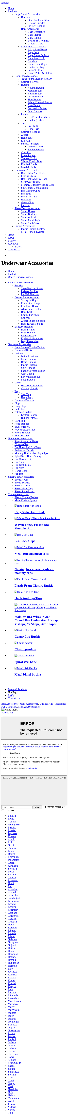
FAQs (11, 237)
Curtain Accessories (25, 226)
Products (12, 11)
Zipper (24, 134)
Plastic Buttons (35, 96)
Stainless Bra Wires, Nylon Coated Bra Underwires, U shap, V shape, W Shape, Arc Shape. (37, 620)
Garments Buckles (30, 131)
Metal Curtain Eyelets (32, 231)
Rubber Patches (36, 149)
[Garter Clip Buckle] (26, 630)
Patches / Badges (30, 143)
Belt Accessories (9, 703)
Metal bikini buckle (28, 674)
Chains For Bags (36, 67)
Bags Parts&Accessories (27, 14)
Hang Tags (33, 128)
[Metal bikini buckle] (26, 668)
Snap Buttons (35, 111)
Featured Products (17, 689)
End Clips (26, 140)
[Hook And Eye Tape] (27, 592)
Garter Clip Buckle (27, 636)
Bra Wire (26, 199)
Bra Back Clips (29, 196)
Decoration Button (37, 108)
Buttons (25, 84)
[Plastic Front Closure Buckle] (31, 579)
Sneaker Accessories (29, 706)
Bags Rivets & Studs (38, 55)
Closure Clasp (28, 176)
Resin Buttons (35, 93)
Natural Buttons (36, 87)
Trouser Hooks (29, 158)
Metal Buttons (35, 90)
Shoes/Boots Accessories (27, 208)
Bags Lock (33, 52)
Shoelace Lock (29, 217)
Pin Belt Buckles (36, 26)
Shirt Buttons (34, 99)
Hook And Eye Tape (28, 598)
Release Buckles (36, 23)
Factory (12, 240)
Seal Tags (33, 126)
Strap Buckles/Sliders (39, 20)
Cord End (26, 152)
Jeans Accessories (29, 703)
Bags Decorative (36, 31)
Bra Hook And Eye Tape (34, 179)
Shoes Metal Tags (30, 220)
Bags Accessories (30, 28)
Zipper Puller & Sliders (40, 73)
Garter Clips (27, 202)
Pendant (25, 205)
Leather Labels (35, 146)
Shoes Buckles (28, 214)
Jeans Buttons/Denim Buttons (36, 78)
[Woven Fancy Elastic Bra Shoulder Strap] (37, 518)
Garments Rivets (29, 81)
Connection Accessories (33, 46)
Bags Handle (34, 37)
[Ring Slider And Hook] (28, 505)
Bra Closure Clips (30, 190)
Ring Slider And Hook (33, 173)
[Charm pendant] (24, 643)
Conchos (32, 61)
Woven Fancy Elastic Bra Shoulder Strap (32, 526)
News (11, 234)
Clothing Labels (36, 120)
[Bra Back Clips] (24, 534)
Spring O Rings (36, 70)
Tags (23, 123)
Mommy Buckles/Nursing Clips (37, 184)
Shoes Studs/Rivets (31, 223)
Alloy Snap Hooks (37, 49)
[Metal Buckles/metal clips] (29, 547)
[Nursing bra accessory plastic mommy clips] (37, 563)
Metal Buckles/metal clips (32, 553)
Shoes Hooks (28, 211)
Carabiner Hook (36, 58)
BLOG (18, 246)
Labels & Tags (35, 43)
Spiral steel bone (26, 662)
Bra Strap (26, 193)
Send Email (7, 712)
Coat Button (34, 105)
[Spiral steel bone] (24, 655)
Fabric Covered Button (40, 102)
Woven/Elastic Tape (31, 161)
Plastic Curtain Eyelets (33, 229)
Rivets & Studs (29, 164)
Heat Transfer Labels (39, 117)
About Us (13, 243)
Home (11, 8)
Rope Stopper (28, 155)
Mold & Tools (28, 167)
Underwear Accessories (27, 170)
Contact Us (14, 249)
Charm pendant (25, 649)
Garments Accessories (26, 76)
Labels (24, 114)
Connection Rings (37, 64)
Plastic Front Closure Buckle (34, 585)
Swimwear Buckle (30, 181)
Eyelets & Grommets (39, 40)
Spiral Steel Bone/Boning (34, 187)
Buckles (25, 17)
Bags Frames (34, 34)
